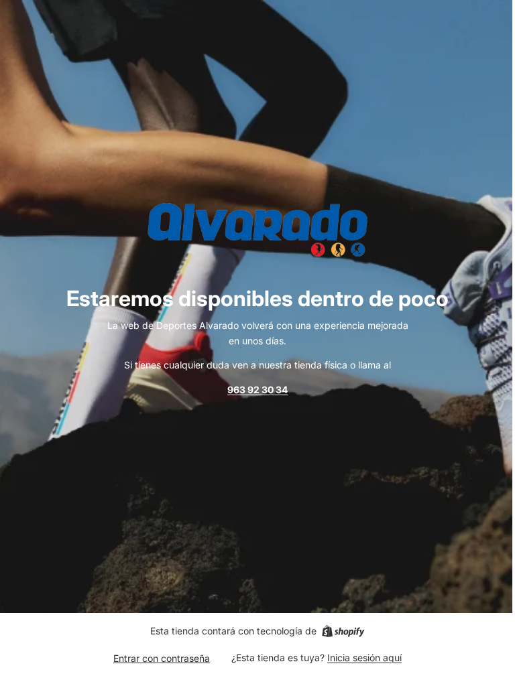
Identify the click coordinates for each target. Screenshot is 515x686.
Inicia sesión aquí (364, 657)
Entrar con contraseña (161, 658)
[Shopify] (343, 631)
